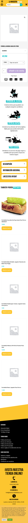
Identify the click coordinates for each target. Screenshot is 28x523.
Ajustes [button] (4, 519)
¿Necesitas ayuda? (10, 177)
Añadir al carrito (7, 228)
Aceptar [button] (10, 519)
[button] (24, 17)
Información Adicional (11, 170)
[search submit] (21, 4)
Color (5, 62)
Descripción (4, 50)
